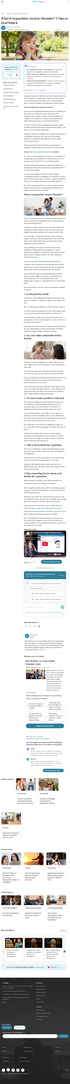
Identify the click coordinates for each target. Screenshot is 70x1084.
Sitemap (4, 1073)
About (4, 1047)
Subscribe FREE (10, 75)
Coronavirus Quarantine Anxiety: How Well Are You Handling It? (55, 916)
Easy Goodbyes (8, 96)
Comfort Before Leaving (11, 92)
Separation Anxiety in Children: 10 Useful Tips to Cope (11, 835)
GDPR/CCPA (6, 1061)
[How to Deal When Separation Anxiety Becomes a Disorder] (26, 784)
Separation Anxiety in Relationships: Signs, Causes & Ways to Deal (56, 876)
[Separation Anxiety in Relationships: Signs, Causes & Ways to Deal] (56, 859)
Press (57, 1047)
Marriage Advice (40, 989)
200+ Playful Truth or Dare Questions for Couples (16, 994)
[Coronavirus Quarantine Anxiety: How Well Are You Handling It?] (56, 905)
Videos (38, 998)
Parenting (6, 828)
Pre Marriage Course (42, 1016)
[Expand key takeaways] (64, 66)
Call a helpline (49, 612)
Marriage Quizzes (41, 992)
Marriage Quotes (41, 995)
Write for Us (19, 1028)
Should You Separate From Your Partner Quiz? (33, 915)
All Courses (39, 1019)
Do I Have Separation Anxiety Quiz (11, 914)
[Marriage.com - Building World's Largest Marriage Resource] (39, 3)
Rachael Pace (12, 27)
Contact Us (6, 1057)
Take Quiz (7, 106)
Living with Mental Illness (10, 908)
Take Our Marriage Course (51, 562)
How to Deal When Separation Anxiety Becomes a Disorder (25, 801)
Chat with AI (42, 90)
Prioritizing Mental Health (55, 908)
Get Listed (6, 1028)
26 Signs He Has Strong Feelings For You (14, 991)
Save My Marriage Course (43, 1013)
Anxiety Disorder (9, 85)
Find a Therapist (58, 612)
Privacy (5, 1051)
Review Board (27, 1047)
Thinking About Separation (33, 908)
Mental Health (21, 793)
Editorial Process (28, 1051)
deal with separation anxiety (40, 152)
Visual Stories (40, 1002)
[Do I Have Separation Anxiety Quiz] (11, 905)
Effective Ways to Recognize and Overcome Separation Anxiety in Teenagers (11, 877)
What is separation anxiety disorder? (45, 593)
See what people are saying (52, 770)
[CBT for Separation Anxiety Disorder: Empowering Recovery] (34, 859)
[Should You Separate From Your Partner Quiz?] (34, 905)
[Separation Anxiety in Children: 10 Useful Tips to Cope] (11, 819)
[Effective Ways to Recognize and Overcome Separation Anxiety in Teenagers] (11, 859)
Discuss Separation (10, 99)
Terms (62, 614)
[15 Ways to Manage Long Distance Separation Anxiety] (48, 784)
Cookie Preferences (24, 1061)
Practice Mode (8, 89)
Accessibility (22, 1057)
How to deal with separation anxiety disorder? (48, 599)
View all (62, 931)
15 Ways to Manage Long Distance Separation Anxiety (47, 801)
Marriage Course (41, 1010)
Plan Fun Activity (9, 103)
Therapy (27, 868)
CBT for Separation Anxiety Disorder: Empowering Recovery (32, 876)
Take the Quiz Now (45, 726)
